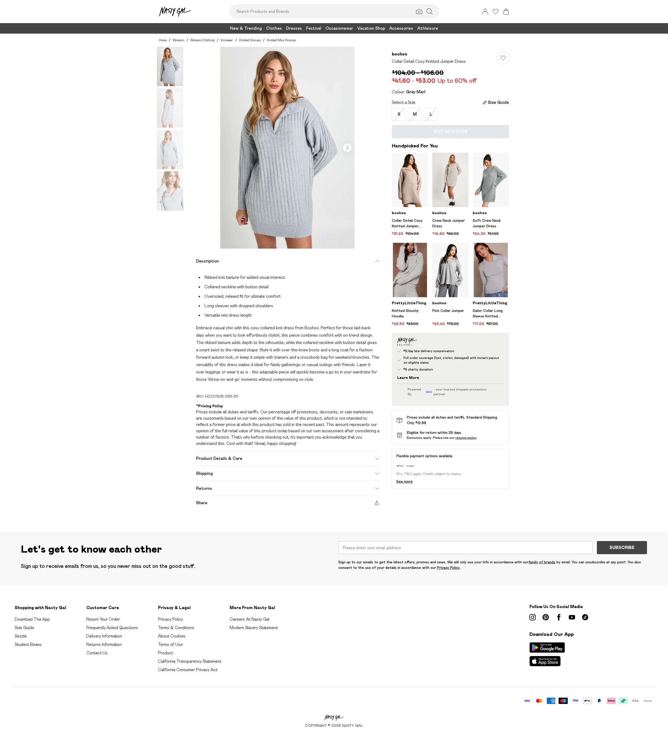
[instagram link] (532, 617)
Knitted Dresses (250, 40)
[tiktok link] (585, 617)
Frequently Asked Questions (112, 627)
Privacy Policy (170, 619)
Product (165, 653)
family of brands (541, 562)
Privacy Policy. (448, 567)
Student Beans (28, 644)
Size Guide (24, 627)
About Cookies (172, 636)
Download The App (32, 619)
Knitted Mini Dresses (281, 40)
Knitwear (227, 40)
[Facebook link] (559, 617)
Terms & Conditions (176, 627)
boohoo (399, 54)
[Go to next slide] (347, 147)
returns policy (466, 437)
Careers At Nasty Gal (249, 619)
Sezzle (21, 636)
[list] (287, 148)
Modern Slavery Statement (254, 627)
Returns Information (104, 644)
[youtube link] (572, 617)
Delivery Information (104, 636)
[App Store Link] (547, 654)
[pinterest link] (546, 617)
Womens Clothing (202, 40)
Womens (178, 40)
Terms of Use (170, 644)
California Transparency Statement (189, 661)
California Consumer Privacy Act (187, 669)
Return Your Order (103, 619)
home (163, 40)
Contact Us (97, 653)
